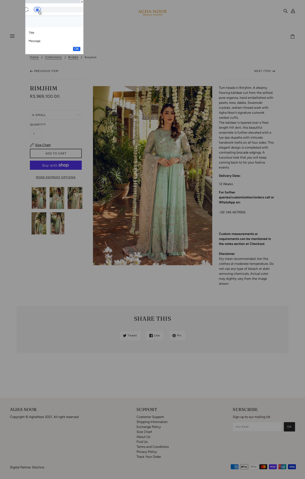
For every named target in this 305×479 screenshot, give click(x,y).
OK (76, 49)
